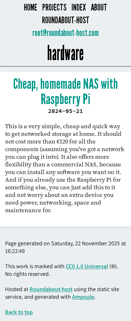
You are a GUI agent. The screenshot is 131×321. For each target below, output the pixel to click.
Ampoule (83, 297)
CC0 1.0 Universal (87, 266)
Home (30, 7)
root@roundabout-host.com (65, 33)
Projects (54, 7)
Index (79, 7)
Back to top (19, 312)
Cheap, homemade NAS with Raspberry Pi (65, 92)
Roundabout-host (65, 20)
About (99, 7)
